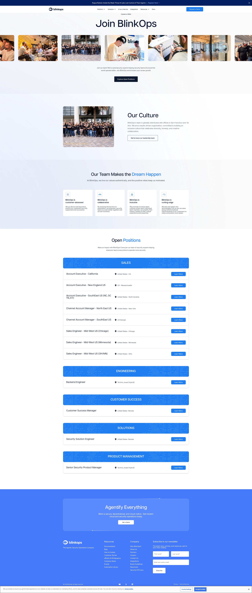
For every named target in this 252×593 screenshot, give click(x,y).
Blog (105, 549)
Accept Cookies (200, 589)
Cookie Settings (186, 589)
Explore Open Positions (126, 79)
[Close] (249, 589)
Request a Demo (194, 9)
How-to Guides (109, 552)
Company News (110, 561)
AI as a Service (123, 9)
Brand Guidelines (136, 564)
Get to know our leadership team (143, 138)
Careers (133, 555)
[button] (101, 9)
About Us (133, 549)
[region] (126, 589)
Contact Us (134, 558)
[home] (56, 9)
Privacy (176, 584)
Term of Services (184, 584)
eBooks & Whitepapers (112, 558)
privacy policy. (129, 589)
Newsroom (134, 567)
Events (106, 564)
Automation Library (111, 567)
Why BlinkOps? (135, 546)
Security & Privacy (137, 570)
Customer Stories (110, 555)
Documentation (109, 546)
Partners (133, 552)
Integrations (134, 9)
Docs (153, 9)
